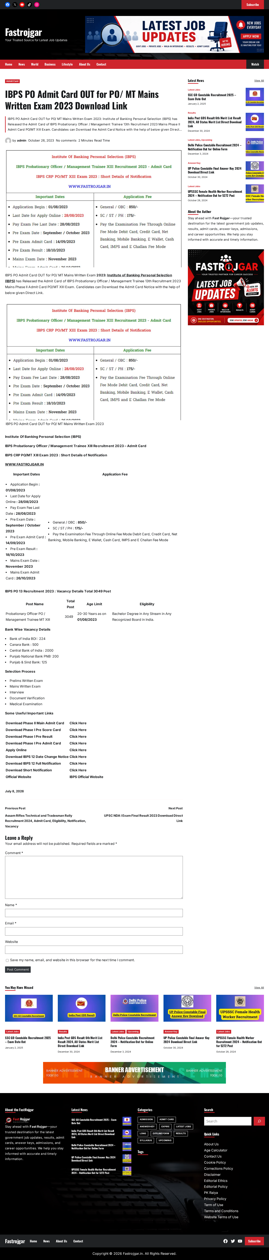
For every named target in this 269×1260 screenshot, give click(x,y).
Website (11, 942)
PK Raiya (211, 1193)
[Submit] (259, 1121)
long (143, 1133)
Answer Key (194, 163)
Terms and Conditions (221, 1211)
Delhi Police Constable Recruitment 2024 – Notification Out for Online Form (214, 146)
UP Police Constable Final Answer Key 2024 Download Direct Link (214, 170)
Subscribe (254, 1241)
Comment (14, 853)
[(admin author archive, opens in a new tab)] (8, 141)
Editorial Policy (216, 1187)
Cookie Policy (215, 1162)
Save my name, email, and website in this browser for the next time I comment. (72, 960)
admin (21, 140)
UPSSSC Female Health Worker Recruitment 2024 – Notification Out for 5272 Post (215, 193)
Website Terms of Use (221, 1217)
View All (259, 80)
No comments (66, 140)
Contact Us (213, 1156)
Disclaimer (212, 1175)
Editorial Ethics (215, 1181)
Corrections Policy (218, 1169)
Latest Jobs (194, 89)
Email (10, 923)
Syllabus (146, 1140)
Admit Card (12, 81)
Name (11, 905)
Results (192, 112)
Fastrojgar (23, 32)
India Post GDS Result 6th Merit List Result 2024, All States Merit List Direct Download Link (215, 122)
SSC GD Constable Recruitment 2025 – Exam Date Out (212, 96)
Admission (146, 1119)
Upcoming (206, 139)
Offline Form (161, 1133)
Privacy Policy (215, 1199)
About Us (211, 1144)
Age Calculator (215, 1150)
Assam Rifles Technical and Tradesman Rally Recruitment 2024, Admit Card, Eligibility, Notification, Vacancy (45, 821)
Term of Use (213, 1205)
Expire (165, 1126)
